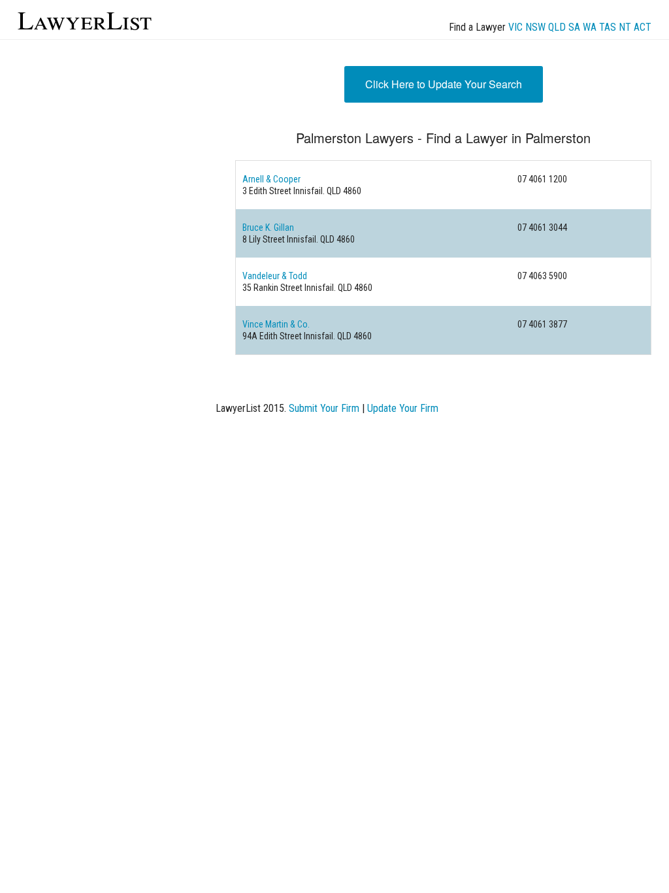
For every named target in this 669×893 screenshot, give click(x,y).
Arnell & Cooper (271, 179)
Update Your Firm (402, 408)
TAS (607, 27)
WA (589, 27)
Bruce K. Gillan (268, 227)
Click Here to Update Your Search (443, 84)
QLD (557, 27)
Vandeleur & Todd (274, 276)
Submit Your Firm (324, 408)
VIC (515, 27)
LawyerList (85, 19)
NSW (535, 27)
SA (574, 27)
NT (625, 27)
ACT (642, 27)
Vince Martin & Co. (276, 324)
